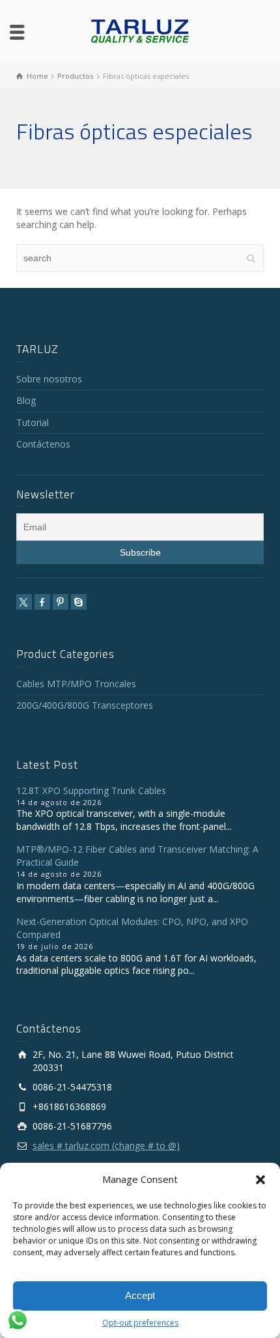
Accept (140, 1295)
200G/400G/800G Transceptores (84, 705)
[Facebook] (42, 602)
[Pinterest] (60, 602)
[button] (260, 1179)
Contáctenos (43, 444)
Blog (26, 400)
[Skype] (79, 602)
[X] (24, 602)
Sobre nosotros (49, 379)
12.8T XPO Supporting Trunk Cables (91, 790)
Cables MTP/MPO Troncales (76, 683)
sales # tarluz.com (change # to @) (106, 1145)
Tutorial (32, 422)
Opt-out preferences (140, 1322)
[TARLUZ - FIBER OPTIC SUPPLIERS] (140, 30)
